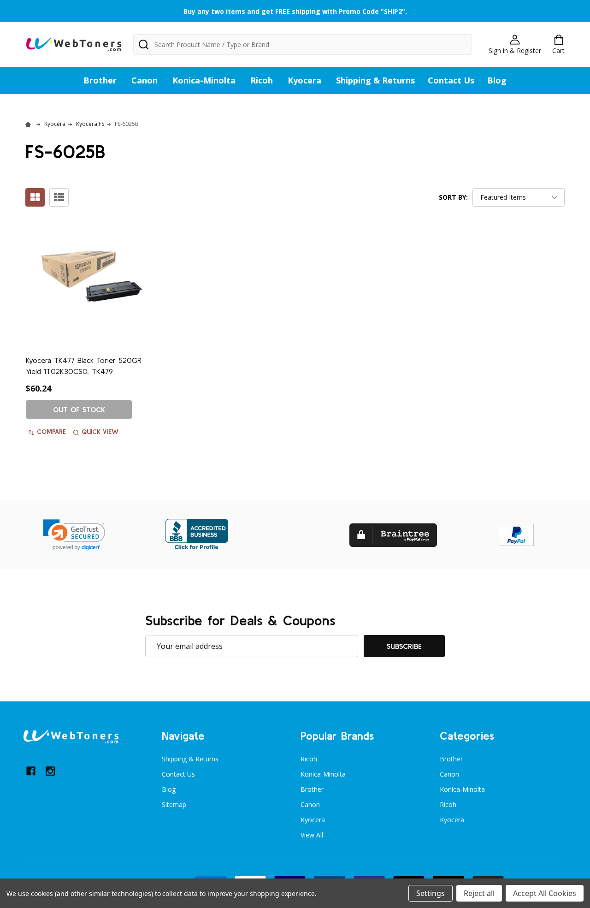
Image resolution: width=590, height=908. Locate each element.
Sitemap (174, 804)
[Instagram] (50, 771)
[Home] (29, 124)
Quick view (100, 431)
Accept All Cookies (544, 893)
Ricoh (261, 80)
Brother (100, 80)
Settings (430, 893)
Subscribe (404, 646)
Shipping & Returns (375, 80)
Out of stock (79, 409)
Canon (144, 80)
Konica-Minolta (204, 80)
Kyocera (304, 80)
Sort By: (453, 197)
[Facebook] (31, 771)
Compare (51, 431)
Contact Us (451, 80)
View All (312, 835)
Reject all (479, 893)
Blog (497, 80)
